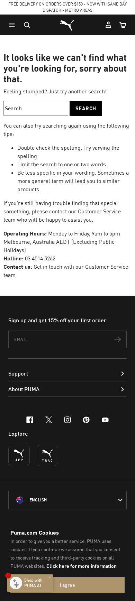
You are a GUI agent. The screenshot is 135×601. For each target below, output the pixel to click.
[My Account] (108, 24)
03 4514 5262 (40, 258)
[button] (13, 25)
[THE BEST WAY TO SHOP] (19, 455)
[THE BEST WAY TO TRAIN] (47, 455)
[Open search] (27, 24)
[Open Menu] (13, 25)
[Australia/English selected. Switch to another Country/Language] (67, 500)
